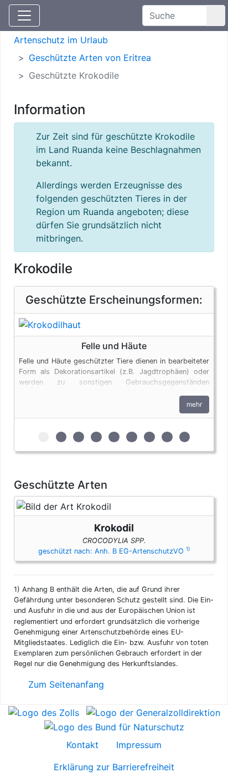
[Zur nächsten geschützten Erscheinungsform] (114, 324)
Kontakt (82, 744)
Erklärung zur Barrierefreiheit (114, 766)
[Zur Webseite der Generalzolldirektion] (153, 711)
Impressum (139, 744)
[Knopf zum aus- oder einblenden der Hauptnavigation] (24, 15)
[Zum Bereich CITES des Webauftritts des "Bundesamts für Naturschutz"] (114, 725)
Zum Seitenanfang (64, 684)
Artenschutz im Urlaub (61, 39)
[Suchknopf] (215, 15)
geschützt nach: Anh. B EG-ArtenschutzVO (114, 551)
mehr (194, 404)
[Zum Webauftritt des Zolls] (43, 711)
